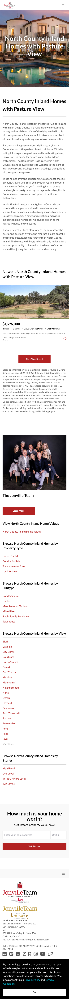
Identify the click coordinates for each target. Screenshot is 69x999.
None (6, 692)
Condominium (10, 595)
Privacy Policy (32, 979)
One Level (8, 773)
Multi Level (9, 768)
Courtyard (8, 656)
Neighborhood (11, 687)
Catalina (7, 646)
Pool (5, 733)
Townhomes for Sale (14, 566)
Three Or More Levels (14, 778)
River (5, 738)
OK (34, 992)
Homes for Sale (11, 556)
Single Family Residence (16, 616)
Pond (6, 728)
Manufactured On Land (15, 606)
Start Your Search (34, 359)
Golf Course (9, 672)
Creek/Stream (10, 661)
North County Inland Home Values (22, 531)
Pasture (7, 718)
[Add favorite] (65, 339)
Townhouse (9, 621)
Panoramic (8, 708)
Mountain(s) (9, 682)
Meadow (7, 677)
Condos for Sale (11, 561)
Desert (6, 667)
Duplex (7, 600)
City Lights (8, 651)
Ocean (6, 697)
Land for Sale (10, 571)
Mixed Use (8, 611)
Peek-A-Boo (9, 723)
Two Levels (9, 783)
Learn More (18, 510)
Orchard (7, 702)
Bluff (5, 641)
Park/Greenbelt (11, 713)
